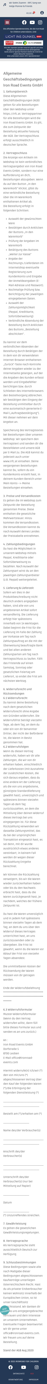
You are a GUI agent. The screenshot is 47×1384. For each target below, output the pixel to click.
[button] (7, 22)
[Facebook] (24, 22)
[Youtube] (32, 22)
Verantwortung (15, 1380)
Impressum (33, 1380)
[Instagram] (40, 22)
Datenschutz (18, 1374)
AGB (32, 1374)
